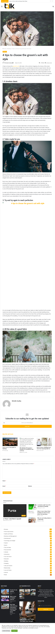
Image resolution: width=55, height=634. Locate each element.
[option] (30, 612)
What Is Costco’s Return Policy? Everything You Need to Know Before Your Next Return (43, 513)
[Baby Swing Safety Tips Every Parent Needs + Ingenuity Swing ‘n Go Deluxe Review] (5, 606)
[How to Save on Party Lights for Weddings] (10, 442)
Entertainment (7, 538)
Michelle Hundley (8, 62)
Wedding (9, 48)
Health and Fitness (8, 533)
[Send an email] (12, 62)
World (5, 574)
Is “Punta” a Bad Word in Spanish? (12, 519)
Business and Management (10, 536)
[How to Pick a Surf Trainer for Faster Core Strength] (21, 594)
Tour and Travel (7, 556)
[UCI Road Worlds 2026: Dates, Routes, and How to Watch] (21, 597)
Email (4, 486)
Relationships (7, 567)
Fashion (6, 542)
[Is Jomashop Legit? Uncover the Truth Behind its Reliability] (32, 507)
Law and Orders (7, 570)
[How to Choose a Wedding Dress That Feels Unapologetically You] (44, 442)
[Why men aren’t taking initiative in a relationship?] (32, 520)
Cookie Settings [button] (6, 630)
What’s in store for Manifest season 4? (13, 598)
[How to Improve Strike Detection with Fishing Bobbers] (33, 594)
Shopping (6, 563)
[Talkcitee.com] (9, 6)
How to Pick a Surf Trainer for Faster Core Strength (20, 1)
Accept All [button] (14, 630)
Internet (6, 572)
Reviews (6, 529)
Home (4, 48)
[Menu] (2, 7)
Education (6, 558)
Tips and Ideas (7, 547)
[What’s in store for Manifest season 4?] (5, 598)
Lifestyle (6, 552)
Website (30, 486)
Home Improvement (8, 531)
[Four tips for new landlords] (5, 591)
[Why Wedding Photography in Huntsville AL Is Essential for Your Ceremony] (27, 442)
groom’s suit (16, 66)
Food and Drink (7, 549)
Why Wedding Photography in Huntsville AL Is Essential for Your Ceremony (26, 449)
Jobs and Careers (8, 565)
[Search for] (53, 7)
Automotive (6, 554)
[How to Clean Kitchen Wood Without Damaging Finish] (21, 590)
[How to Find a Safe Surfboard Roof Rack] (33, 590)
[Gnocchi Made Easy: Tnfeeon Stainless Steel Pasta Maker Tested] (27, 590)
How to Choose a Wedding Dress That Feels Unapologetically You (44, 448)
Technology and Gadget (9, 540)
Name (4, 480)
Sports (5, 545)
